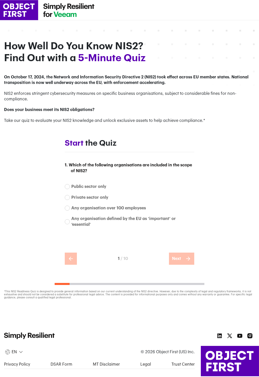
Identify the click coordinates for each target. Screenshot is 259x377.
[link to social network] (219, 336)
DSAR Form (61, 364)
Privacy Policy (17, 364)
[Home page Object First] (19, 10)
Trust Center (183, 364)
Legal (145, 364)
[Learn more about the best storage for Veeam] (68, 10)
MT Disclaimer (106, 364)
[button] (14, 352)
